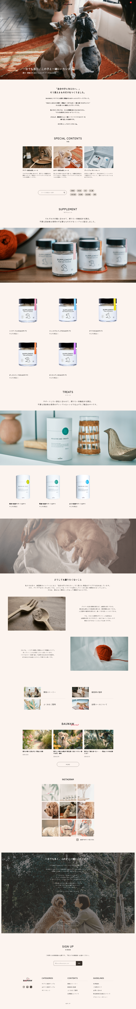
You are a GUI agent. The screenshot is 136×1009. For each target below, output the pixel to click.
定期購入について (73, 994)
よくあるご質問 (73, 990)
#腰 (95, 194)
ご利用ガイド (97, 987)
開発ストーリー (73, 984)
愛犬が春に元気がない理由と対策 (33, 751)
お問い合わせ (97, 990)
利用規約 (96, 984)
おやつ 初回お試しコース (61, 170)
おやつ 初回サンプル (48, 987)
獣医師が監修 (72, 987)
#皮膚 (80, 194)
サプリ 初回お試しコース (30, 170)
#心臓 (91, 191)
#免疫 (79, 191)
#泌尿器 (88, 194)
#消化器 (73, 194)
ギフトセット (46, 990)
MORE (68, 764)
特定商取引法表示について (101, 994)
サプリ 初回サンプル (48, 984)
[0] (129, 3)
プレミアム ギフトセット (92, 170)
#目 (85, 191)
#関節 (72, 191)
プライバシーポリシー (100, 997)
